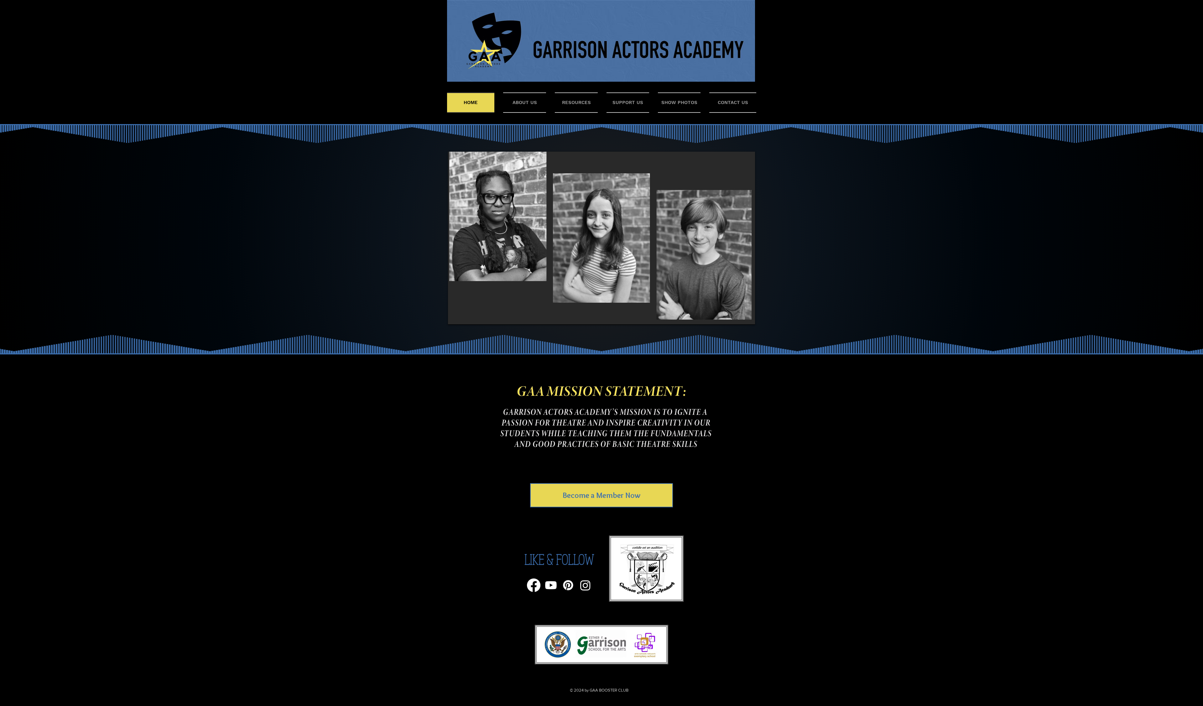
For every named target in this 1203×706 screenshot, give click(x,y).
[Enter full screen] (746, 316)
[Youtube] (551, 585)
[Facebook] (533, 585)
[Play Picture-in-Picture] (736, 316)
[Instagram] (585, 585)
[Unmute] (467, 316)
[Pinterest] (568, 585)
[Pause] (456, 316)
